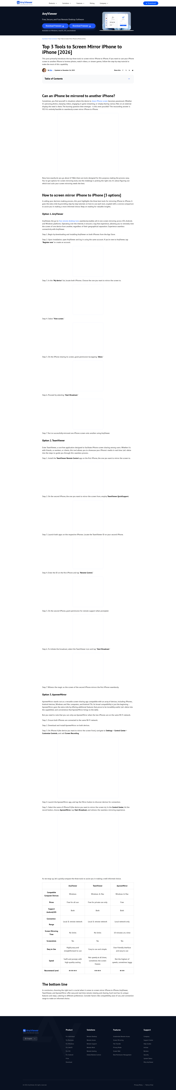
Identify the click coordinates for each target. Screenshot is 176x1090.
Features (79, 3)
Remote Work (91, 1047)
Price (67, 1058)
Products (52, 3)
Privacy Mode (117, 1047)
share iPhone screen (100, 101)
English (29, 1039)
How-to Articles (53, 38)
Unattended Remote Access (121, 1036)
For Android (69, 1055)
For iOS (68, 1051)
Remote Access (91, 1040)
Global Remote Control (94, 1055)
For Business (70, 1040)
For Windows (70, 1044)
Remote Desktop (92, 1036)
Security (146, 1055)
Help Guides (147, 1044)
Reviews (146, 1051)
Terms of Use (149, 1085)
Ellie (51, 70)
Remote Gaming (92, 1051)
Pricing (92, 3)
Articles (146, 1047)
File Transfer (117, 1044)
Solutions (65, 3)
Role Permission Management (122, 1055)
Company (103, 3)
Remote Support (92, 1044)
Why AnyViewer (148, 1062)
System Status (148, 1058)
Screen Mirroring (118, 1040)
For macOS (69, 1047)
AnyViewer (45, 38)
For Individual (70, 1036)
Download (151, 3)
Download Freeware (54, 26)
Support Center (148, 1040)
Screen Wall (116, 1051)
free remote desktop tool (69, 221)
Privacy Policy (138, 1085)
